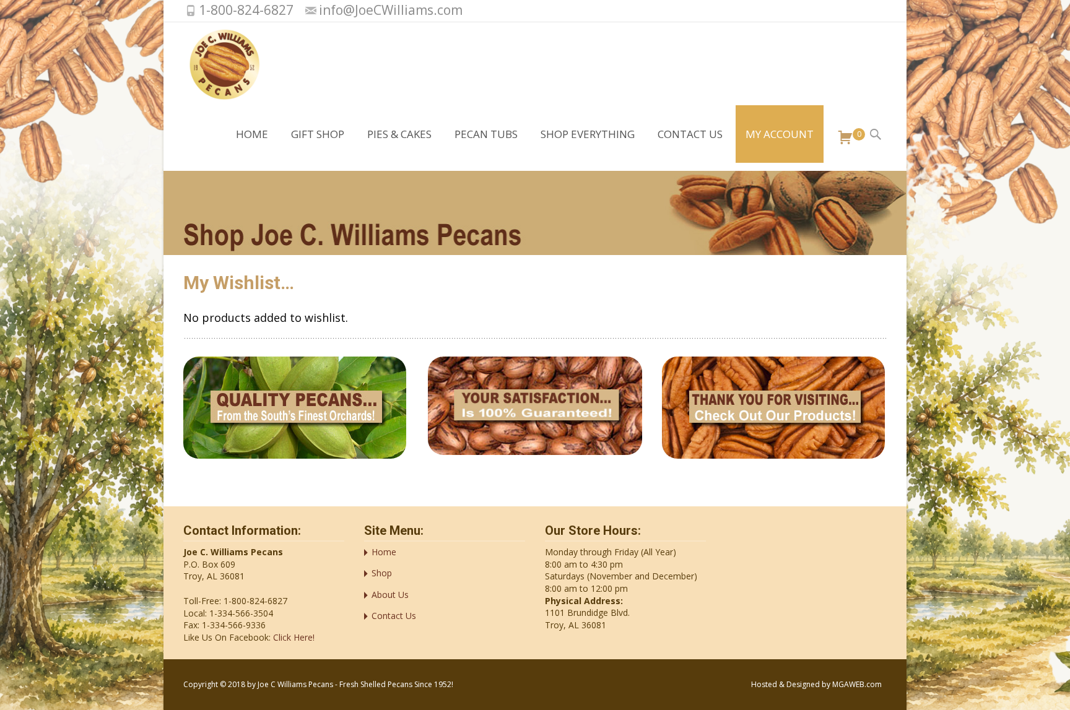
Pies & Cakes (399, 134)
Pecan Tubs (486, 134)
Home (252, 134)
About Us (390, 594)
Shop (382, 573)
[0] (841, 138)
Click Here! (293, 637)
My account (780, 134)
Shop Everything (588, 134)
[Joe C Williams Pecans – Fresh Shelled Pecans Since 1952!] (214, 63)
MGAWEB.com (857, 684)
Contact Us (690, 134)
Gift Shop (317, 134)
